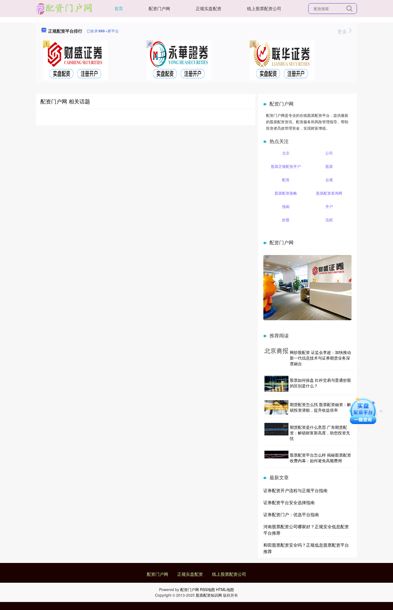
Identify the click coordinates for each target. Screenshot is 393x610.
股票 (329, 166)
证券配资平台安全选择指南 (289, 502)
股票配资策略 (286, 193)
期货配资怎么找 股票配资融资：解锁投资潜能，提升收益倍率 (320, 407)
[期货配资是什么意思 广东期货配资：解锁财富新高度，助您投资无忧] (276, 432)
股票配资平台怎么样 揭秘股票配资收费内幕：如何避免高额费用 (320, 457)
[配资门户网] (64, 8)
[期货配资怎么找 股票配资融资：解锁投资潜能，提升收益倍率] (276, 407)
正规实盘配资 (208, 8)
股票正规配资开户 (286, 166)
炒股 (286, 219)
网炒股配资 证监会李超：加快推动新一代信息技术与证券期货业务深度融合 (320, 357)
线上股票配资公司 (264, 8)
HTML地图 (225, 589)
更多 (342, 31)
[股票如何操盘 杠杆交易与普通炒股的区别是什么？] (276, 384)
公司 (329, 153)
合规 (329, 179)
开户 (329, 206)
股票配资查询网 (329, 193)
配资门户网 (159, 8)
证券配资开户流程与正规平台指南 (295, 490)
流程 (329, 219)
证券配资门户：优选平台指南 (291, 514)
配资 (286, 179)
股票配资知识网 (209, 595)
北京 (286, 153)
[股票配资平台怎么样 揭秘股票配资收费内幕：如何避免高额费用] (276, 458)
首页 (118, 8)
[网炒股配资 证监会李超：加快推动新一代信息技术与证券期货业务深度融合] (276, 358)
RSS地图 (207, 589)
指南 (286, 206)
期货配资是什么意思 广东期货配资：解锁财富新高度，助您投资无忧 (320, 432)
